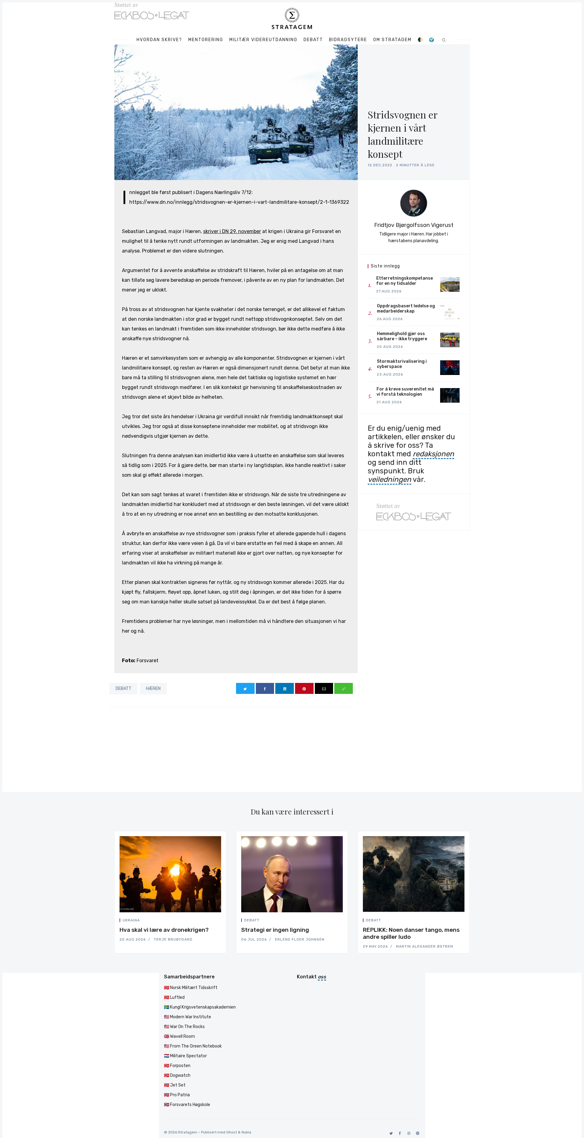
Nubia (246, 1132)
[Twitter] (390, 1133)
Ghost (231, 1132)
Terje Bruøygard (173, 939)
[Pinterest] (416, 1133)
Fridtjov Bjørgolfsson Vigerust (414, 224)
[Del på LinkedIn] (284, 688)
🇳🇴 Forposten (177, 1065)
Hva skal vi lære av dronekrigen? (164, 929)
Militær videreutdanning (263, 40)
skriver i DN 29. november (232, 231)
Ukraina (131, 920)
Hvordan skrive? (159, 40)
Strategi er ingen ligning (275, 929)
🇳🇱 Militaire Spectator (185, 1055)
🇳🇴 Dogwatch (177, 1075)
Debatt (313, 40)
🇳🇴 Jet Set (175, 1085)
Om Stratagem (392, 40)
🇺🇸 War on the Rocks (184, 1026)
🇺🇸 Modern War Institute (187, 1017)
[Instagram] (408, 1133)
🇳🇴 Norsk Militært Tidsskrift (190, 987)
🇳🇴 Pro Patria (177, 1094)
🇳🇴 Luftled (174, 997)
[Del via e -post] (324, 688)
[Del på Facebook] (265, 688)
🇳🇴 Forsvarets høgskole (187, 1104)
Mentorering (205, 40)
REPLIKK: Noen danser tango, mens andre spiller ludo (411, 933)
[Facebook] (399, 1133)
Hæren (153, 688)
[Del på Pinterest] (304, 688)
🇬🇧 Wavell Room (179, 1036)
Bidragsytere (348, 40)
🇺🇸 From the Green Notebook (193, 1046)
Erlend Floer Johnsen (300, 939)
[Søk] (444, 39)
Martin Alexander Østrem (424, 946)
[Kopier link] (343, 688)
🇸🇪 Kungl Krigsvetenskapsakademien (200, 1007)
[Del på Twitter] (245, 688)
